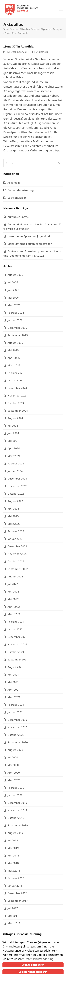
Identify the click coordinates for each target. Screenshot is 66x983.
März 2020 (14, 780)
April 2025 (14, 358)
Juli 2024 (13, 425)
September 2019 (18, 825)
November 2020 (17, 727)
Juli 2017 (13, 908)
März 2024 (14, 456)
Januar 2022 (15, 629)
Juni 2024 (13, 433)
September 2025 (18, 335)
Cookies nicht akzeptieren (33, 971)
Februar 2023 (16, 531)
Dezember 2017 (17, 893)
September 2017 (18, 900)
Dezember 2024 (17, 388)
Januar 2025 (15, 380)
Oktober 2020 (16, 735)
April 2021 (14, 689)
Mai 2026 (13, 297)
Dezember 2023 (17, 478)
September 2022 (18, 569)
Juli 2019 (13, 840)
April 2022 (14, 606)
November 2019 (17, 810)
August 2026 (15, 275)
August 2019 (15, 833)
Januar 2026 (15, 320)
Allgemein (42, 52)
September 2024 (18, 410)
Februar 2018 (16, 878)
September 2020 (18, 742)
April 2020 (14, 772)
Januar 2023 (15, 539)
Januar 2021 (15, 712)
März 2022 (14, 614)
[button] (61, 9)
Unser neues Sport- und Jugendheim (30, 236)
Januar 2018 (15, 885)
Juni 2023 (13, 508)
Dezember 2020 (17, 719)
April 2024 (14, 448)
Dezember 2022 (17, 546)
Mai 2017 (13, 916)
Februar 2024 (16, 463)
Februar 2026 (16, 312)
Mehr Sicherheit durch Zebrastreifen (30, 244)
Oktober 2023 (16, 493)
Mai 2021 (13, 682)
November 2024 (17, 395)
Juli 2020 (13, 757)
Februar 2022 (16, 622)
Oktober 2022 (16, 561)
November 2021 (17, 644)
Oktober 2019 (16, 818)
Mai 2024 (13, 440)
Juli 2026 (13, 282)
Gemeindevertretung (21, 190)
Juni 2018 (13, 855)
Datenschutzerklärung (39, 959)
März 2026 (14, 305)
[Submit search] (59, 163)
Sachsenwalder (17, 197)
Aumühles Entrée (18, 217)
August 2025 (15, 343)
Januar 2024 (15, 471)
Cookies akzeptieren (33, 964)
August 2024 (15, 418)
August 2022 (15, 576)
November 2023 (17, 486)
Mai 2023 (13, 516)
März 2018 (14, 870)
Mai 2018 (13, 863)
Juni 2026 (13, 290)
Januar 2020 (15, 795)
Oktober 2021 (16, 652)
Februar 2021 (16, 704)
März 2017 (14, 923)
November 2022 (17, 554)
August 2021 (15, 667)
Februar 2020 (16, 787)
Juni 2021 (13, 674)
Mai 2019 (13, 848)
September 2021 (18, 659)
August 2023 (15, 501)
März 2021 (14, 697)
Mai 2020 (13, 765)
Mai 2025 (13, 350)
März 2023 (14, 523)
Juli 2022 (13, 584)
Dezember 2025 (17, 327)
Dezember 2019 (17, 803)
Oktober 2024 (16, 403)
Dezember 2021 (17, 637)
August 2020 (15, 750)
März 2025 (14, 365)
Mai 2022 (13, 599)
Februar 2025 (16, 373)
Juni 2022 (13, 591)
